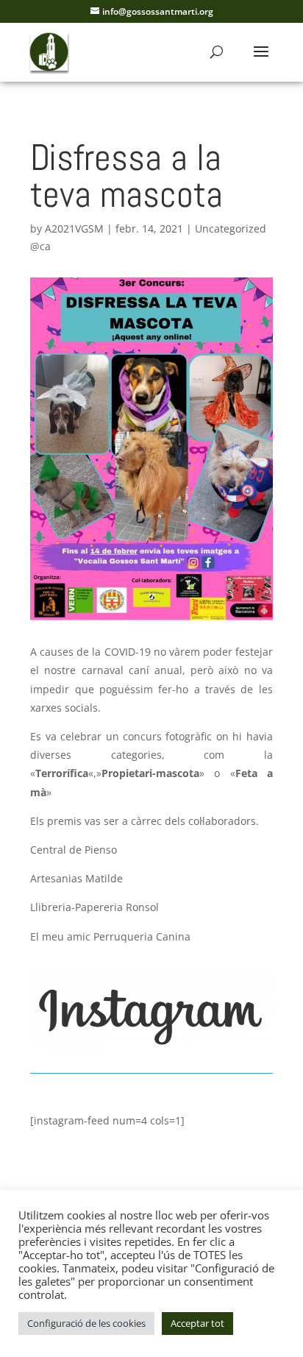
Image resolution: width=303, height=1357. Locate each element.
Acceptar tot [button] (197, 1323)
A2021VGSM (74, 228)
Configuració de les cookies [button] (86, 1323)
